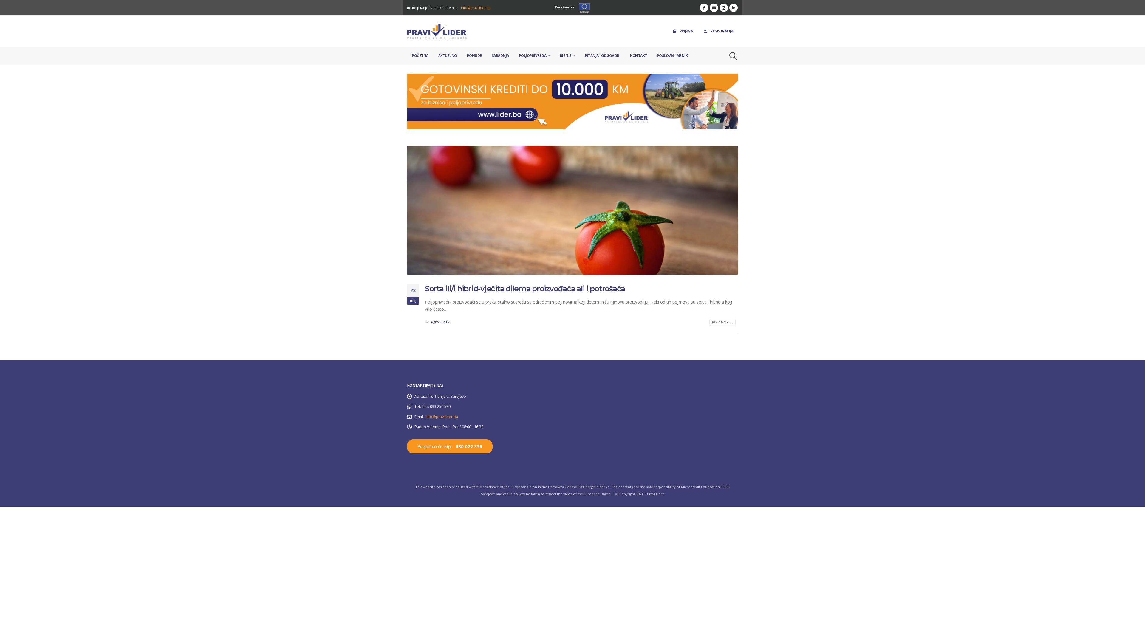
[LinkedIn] (733, 8)
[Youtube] (714, 8)
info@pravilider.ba (476, 7)
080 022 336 (469, 446)
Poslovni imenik (672, 55)
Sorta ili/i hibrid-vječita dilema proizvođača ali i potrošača (525, 288)
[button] (733, 56)
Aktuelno (447, 55)
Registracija (721, 31)
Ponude (474, 55)
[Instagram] (724, 8)
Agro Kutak (440, 322)
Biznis (565, 55)
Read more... (722, 322)
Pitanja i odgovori (602, 55)
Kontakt (638, 55)
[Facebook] (704, 8)
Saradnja (500, 55)
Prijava (686, 31)
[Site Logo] (437, 31)
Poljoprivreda (533, 55)
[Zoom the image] (572, 77)
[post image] (572, 210)
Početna (420, 55)
